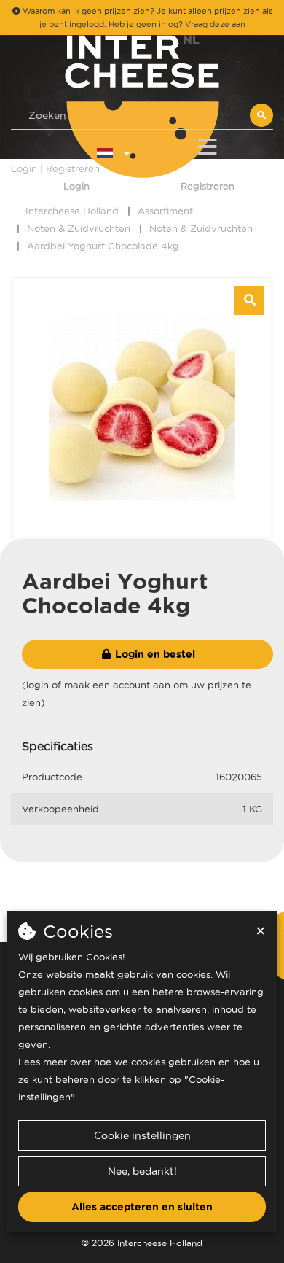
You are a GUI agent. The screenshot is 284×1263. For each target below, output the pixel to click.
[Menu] (207, 144)
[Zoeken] (261, 115)
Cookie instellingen (142, 1135)
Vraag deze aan (215, 24)
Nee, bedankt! (142, 1171)
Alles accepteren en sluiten (142, 1207)
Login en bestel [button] (153, 654)
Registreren (207, 186)
